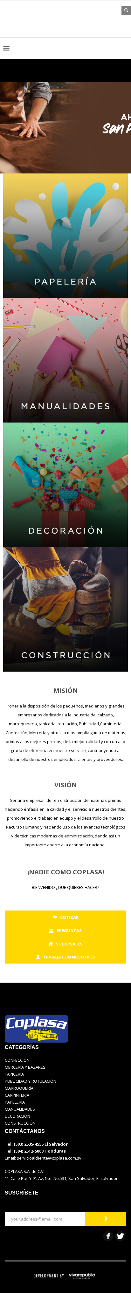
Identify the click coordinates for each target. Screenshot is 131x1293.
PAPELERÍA (15, 1102)
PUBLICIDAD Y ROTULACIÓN (30, 1081)
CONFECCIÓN (17, 1060)
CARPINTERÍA (17, 1095)
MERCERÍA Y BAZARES (25, 1067)
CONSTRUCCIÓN (20, 1123)
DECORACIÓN (17, 1116)
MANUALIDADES (20, 1109)
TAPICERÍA (14, 1074)
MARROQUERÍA (19, 1088)
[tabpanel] (65, 117)
